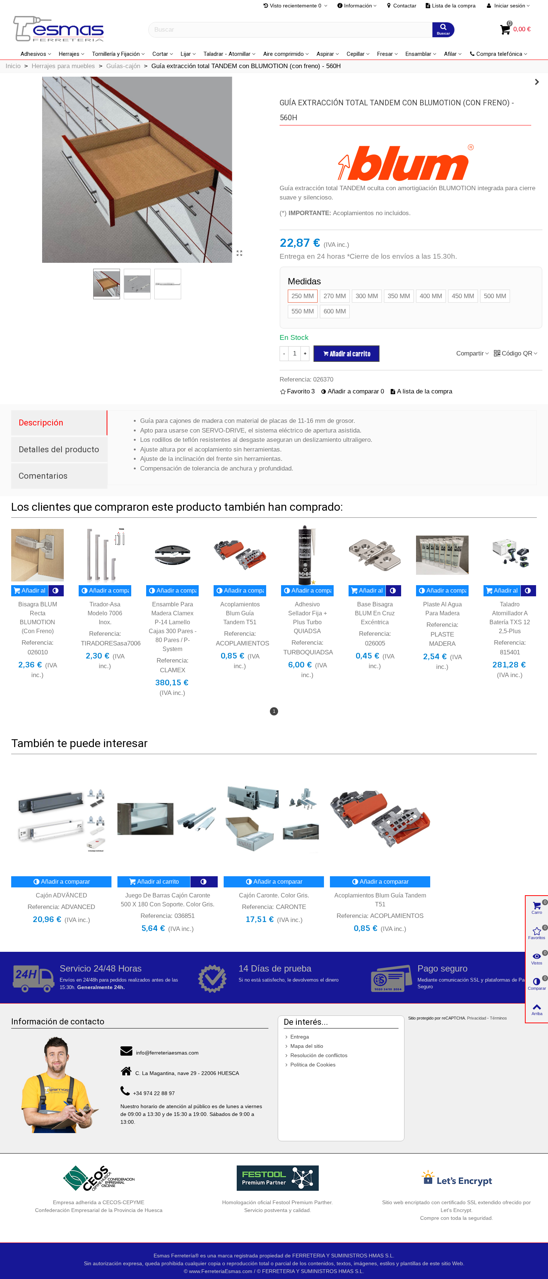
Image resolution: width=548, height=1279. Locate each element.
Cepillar (356, 54)
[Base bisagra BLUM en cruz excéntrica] (375, 555)
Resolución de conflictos (318, 1055)
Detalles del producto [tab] (59, 449)
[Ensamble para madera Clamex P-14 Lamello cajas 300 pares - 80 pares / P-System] (172, 555)
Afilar (450, 54)
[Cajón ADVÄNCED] (61, 819)
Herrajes (69, 54)
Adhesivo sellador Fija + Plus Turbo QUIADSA (307, 617)
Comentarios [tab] (43, 476)
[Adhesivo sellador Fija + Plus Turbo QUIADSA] (307, 555)
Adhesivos (33, 54)
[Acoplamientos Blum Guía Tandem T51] (536, 82)
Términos (498, 1018)
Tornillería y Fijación (116, 54)
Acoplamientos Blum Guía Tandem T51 (240, 613)
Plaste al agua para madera (442, 608)
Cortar (160, 54)
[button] (357, 5)
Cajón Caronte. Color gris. (274, 895)
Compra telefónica (499, 54)
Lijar (186, 54)
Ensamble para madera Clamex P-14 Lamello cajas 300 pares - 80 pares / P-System (172, 626)
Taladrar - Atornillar (227, 54)
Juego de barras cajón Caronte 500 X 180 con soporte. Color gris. (167, 900)
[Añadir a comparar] (56, 590)
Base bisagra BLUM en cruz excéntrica (375, 613)
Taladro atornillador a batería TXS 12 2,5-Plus (509, 617)
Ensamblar (418, 54)
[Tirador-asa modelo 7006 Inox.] (105, 555)
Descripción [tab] (41, 422)
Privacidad (476, 1018)
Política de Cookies (313, 1065)
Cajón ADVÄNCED (61, 895)
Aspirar (325, 54)
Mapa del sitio (306, 1046)
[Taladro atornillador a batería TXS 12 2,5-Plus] (510, 555)
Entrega (299, 1037)
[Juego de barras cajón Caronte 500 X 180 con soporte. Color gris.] (167, 819)
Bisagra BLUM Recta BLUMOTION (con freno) (37, 617)
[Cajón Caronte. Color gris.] (274, 819)
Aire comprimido (283, 54)
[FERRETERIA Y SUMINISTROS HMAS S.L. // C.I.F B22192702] (59, 30)
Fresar (385, 54)
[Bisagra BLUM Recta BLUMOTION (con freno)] (37, 555)
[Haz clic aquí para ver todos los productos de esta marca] (405, 162)
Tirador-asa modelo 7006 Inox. (105, 613)
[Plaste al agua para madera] (442, 555)
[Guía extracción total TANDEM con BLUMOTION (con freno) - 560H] (239, 253)
